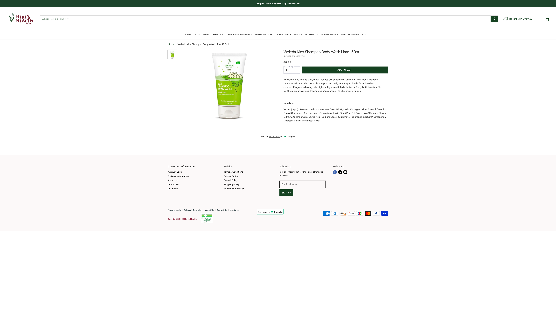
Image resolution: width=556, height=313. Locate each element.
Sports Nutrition (349, 34)
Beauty (297, 34)
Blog (364, 34)
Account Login (175, 171)
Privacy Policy (231, 176)
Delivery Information (178, 176)
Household (310, 34)
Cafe (197, 34)
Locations (173, 188)
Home (171, 44)
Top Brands (218, 34)
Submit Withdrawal (234, 188)
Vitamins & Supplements (239, 34)
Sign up (286, 192)
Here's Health (296, 56)
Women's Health (328, 34)
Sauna (206, 34)
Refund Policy (231, 180)
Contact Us (173, 184)
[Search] (494, 19)
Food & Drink (283, 34)
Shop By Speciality (263, 34)
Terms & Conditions (233, 171)
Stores (188, 34)
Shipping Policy (231, 184)
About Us (172, 180)
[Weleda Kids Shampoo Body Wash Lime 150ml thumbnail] (172, 54)
